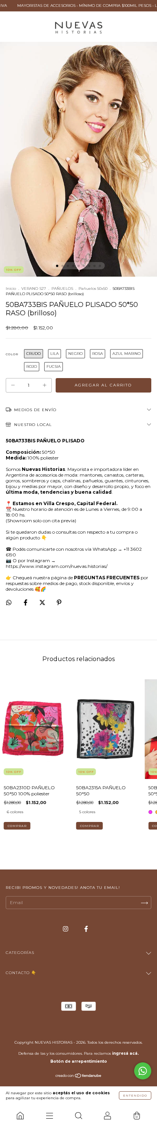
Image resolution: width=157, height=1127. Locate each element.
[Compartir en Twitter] (42, 602)
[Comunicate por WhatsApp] (142, 1070)
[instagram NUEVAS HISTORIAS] (66, 929)
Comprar (17, 826)
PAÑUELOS (62, 288)
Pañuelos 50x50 (92, 288)
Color (12, 354)
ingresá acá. (125, 1053)
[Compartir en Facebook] (26, 602)
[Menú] (49, 1115)
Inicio (11, 288)
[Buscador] (78, 1115)
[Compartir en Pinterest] (59, 602)
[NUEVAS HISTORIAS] (20, 1115)
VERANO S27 (33, 288)
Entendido (135, 1095)
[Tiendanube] (79, 1076)
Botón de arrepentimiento (78, 1061)
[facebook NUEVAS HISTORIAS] (86, 929)
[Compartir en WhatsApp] (9, 602)
